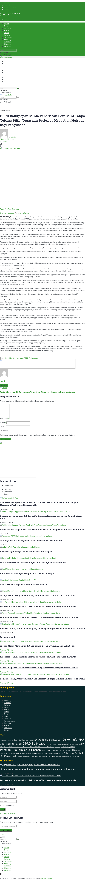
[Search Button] (18, 88)
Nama (3, 422)
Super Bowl (35, 756)
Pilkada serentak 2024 (64, 750)
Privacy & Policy (10, 7)
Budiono (32, 740)
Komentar (4, 418)
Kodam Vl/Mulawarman (10, 747)
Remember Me (8, 805)
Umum (7, 110)
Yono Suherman (76, 756)
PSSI (12, 753)
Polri (7, 753)
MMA (29, 747)
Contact (7, 9)
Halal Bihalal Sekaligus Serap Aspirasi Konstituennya (27, 573)
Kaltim (6, 33)
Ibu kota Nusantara (75, 744)
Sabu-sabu (11, 756)
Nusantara (57, 747)
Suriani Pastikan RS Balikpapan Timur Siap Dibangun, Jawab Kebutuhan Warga (37, 392)
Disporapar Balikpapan (11, 743)
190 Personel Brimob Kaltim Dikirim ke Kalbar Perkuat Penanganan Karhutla (38, 606)
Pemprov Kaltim (45, 750)
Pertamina (54, 750)
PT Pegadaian (24, 753)
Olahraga (7, 44)
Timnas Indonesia (55, 756)
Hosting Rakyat (46, 878)
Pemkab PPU (8, 750)
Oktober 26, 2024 (6, 139)
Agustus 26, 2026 (6, 650)
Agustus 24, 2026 (6, 661)
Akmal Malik (3, 740)
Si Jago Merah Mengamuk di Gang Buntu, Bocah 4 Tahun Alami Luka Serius (37, 595)
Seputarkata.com (23, 756)
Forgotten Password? (8, 813)
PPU (10, 753)
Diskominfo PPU (73, 739)
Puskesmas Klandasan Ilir (54, 753)
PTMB (16, 753)
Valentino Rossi (66, 756)
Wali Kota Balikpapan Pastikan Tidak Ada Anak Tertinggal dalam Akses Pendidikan (42, 529)
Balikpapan (24, 740)
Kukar (6, 709)
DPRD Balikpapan (31, 358)
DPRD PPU (51, 744)
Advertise (7, 5)
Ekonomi (7, 42)
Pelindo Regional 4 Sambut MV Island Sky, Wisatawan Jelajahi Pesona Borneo (39, 617)
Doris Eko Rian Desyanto (14, 358)
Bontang (7, 39)
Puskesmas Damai (36, 753)
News (6, 26)
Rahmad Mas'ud (71, 753)
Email (2, 427)
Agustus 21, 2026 (6, 672)
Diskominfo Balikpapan (48, 739)
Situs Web (4, 431)
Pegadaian (71, 747)
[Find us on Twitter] (1, 16)
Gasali (67, 744)
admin (13, 137)
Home (6, 24)
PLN (73, 750)
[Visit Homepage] (6, 57)
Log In (2, 834)
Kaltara (7, 35)
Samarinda (8, 37)
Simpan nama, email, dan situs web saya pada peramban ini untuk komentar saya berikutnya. (38, 435)
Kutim (6, 712)
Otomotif (7, 28)
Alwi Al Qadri (13, 740)
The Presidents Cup (44, 756)
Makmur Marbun (22, 747)
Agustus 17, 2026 (6, 683)
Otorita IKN (64, 747)
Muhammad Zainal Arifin (46, 747)
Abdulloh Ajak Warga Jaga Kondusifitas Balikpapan (26, 551)
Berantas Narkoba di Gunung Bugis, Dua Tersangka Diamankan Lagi (33, 562)
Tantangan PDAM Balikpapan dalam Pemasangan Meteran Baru (31, 540)
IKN (82, 744)
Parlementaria (9, 721)
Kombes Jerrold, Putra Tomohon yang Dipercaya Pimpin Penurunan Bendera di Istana (42, 628)
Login (6, 20)
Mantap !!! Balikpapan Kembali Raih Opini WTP (23, 584)
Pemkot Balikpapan (29, 750)
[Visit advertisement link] (37, 368)
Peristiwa (7, 46)
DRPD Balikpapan (59, 744)
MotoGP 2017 (35, 747)
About (6, 3)
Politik (6, 30)
